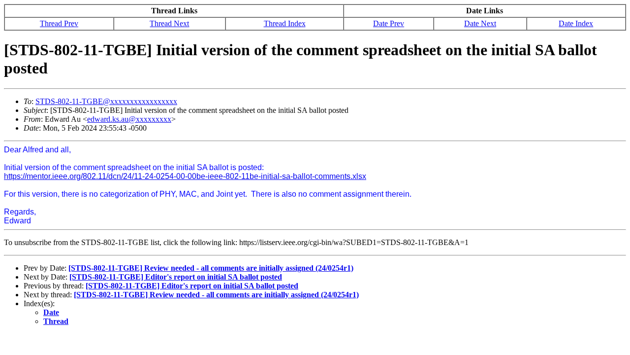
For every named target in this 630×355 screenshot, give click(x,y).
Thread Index (285, 23)
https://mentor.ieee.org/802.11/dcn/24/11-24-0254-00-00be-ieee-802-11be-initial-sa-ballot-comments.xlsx (185, 176)
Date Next (480, 23)
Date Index (576, 23)
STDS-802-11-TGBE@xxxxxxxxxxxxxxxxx (106, 101)
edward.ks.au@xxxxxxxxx (129, 119)
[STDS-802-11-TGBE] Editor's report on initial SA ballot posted (175, 277)
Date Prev (388, 23)
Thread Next (169, 23)
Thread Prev (59, 23)
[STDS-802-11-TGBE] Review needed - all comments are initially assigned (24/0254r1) (210, 268)
